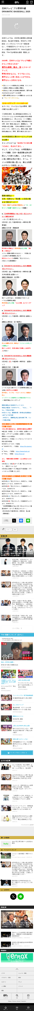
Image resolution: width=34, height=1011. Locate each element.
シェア (21, 521)
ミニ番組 (3, 986)
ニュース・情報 (22, 973)
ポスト (14, 521)
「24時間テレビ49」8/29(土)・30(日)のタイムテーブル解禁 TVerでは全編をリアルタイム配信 (22, 797)
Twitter (13, 896)
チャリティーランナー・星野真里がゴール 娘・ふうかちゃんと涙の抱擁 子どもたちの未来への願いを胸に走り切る (22, 807)
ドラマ (3, 973)
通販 (2, 990)
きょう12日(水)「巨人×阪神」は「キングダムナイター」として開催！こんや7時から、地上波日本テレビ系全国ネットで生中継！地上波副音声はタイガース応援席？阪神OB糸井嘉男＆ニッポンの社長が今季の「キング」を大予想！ (22, 766)
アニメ (20, 982)
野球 (15, 529)
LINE (20, 896)
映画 (19, 977)
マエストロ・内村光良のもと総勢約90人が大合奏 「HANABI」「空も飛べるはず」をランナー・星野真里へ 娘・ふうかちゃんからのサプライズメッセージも (22, 787)
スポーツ (8, 529)
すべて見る (16, 628)
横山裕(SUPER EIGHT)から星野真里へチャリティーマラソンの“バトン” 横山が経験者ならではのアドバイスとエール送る (22, 817)
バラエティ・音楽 (5, 977)
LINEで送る (28, 521)
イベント (20, 986)
